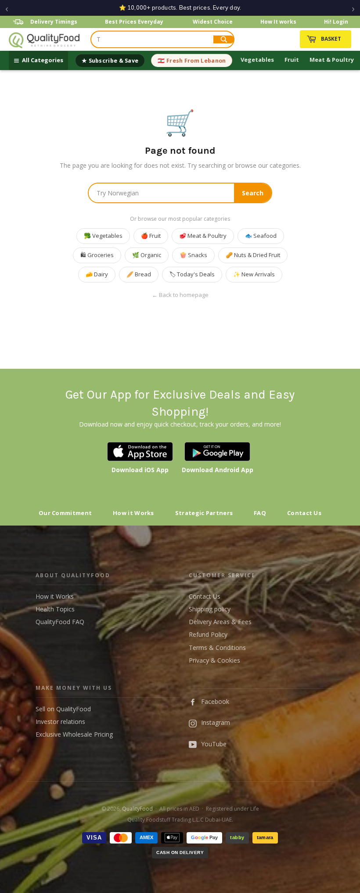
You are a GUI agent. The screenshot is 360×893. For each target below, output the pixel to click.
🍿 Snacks (193, 255)
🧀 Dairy (97, 274)
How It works (278, 21)
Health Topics (55, 609)
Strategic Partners (204, 513)
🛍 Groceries (97, 255)
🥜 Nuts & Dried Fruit (253, 255)
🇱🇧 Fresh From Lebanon (192, 60)
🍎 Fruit (151, 236)
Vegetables (257, 60)
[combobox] (152, 39)
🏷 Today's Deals (192, 274)
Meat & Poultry (332, 60)
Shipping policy (209, 609)
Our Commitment (65, 513)
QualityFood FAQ (60, 622)
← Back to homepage (180, 295)
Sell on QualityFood (63, 709)
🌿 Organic (146, 255)
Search (252, 193)
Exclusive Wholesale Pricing (74, 734)
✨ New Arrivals (254, 274)
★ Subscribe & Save (110, 60)
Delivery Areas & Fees (220, 622)
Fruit (291, 60)
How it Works (133, 513)
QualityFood (137, 808)
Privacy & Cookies (214, 660)
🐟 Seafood (261, 236)
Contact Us (304, 513)
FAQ (260, 513)
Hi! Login (336, 21)
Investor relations (60, 721)
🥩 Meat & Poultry (203, 236)
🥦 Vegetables (103, 236)
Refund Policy (208, 634)
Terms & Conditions (217, 647)
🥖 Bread (138, 274)
